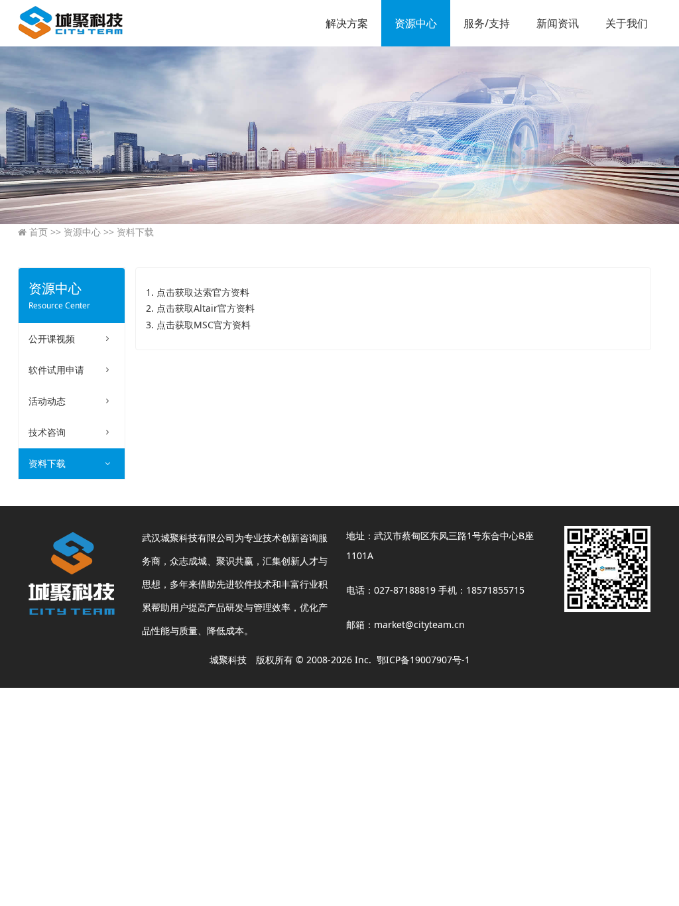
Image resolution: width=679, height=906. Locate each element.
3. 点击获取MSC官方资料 (198, 324)
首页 (37, 232)
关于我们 (626, 23)
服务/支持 (486, 23)
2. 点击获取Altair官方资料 (200, 308)
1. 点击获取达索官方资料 (197, 292)
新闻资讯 (557, 23)
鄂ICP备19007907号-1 (423, 659)
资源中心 (416, 23)
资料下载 (128, 232)
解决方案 (347, 23)
